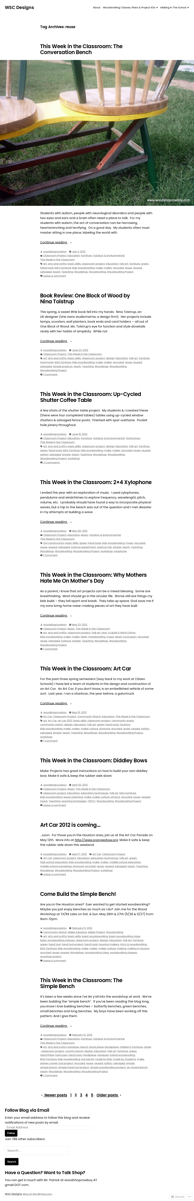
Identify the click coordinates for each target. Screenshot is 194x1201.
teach (56, 272)
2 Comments (51, 463)
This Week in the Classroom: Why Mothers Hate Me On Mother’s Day (93, 577)
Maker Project (96, 932)
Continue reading (54, 242)
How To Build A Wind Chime (118, 632)
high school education (54, 862)
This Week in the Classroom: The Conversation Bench (81, 49)
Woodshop (81, 272)
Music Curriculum (126, 637)
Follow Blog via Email (27, 1110)
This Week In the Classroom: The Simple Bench (81, 983)
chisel (147, 1047)
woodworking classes (123, 952)
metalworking (96, 637)
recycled (118, 268)
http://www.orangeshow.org (96, 840)
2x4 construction (53, 543)
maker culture (89, 728)
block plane (96, 1047)
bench (84, 1047)
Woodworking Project (120, 272)
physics (115, 797)
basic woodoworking (95, 936)
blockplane (112, 1047)
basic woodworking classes (57, 940)
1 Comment (50, 375)
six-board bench (137, 1067)
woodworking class (97, 952)
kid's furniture (63, 268)
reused (137, 268)
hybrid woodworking (122, 1055)
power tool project (61, 1063)
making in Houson (138, 948)
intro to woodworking (133, 944)
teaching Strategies (73, 801)
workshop (74, 458)
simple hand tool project (73, 1067)
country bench (74, 1051)
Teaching (67, 272)
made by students (124, 1059)
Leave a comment (54, 276)
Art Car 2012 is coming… (70, 825)
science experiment (83, 547)
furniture (134, 264)
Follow (11, 1133)
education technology (95, 793)
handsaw (103, 1055)
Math (84, 637)
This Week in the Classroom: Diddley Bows (93, 760)
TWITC (91, 801)
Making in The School (173, 7)
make (99, 268)
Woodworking (97, 272)
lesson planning (73, 797)
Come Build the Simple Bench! (78, 894)
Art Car (47, 716)
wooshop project (51, 956)
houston (125, 724)
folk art (123, 264)
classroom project (93, 264)
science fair (104, 547)
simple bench (48, 1067)
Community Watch (89, 716)
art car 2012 (65, 720)
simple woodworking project (108, 1067)
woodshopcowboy (55, 251)
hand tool (55, 944)
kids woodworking (83, 268)
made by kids (103, 1059)
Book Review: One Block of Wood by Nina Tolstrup (85, 298)
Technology (132, 438)
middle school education (125, 862)
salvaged (46, 272)
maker (108, 268)
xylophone (120, 551)
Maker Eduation (77, 932)
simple (66, 454)
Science (66, 641)
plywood (104, 728)
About (96, 7)
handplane (89, 1055)
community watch (51, 724)
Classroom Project (54, 255)
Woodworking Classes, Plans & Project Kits (129, 7)
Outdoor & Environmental (108, 255)
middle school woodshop (56, 866)
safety (44, 454)
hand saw (61, 1055)
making (121, 948)
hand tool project (72, 944)
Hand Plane (47, 1055)
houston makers (109, 944)
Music (84, 535)
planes (44, 1063)
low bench (87, 1059)
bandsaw (73, 1047)
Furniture (86, 255)
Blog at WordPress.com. (37, 1194)
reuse (128, 268)
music (129, 543)
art (45, 264)
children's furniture (131, 1047)
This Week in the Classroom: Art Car (85, 668)
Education (73, 255)
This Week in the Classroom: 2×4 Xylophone (96, 482)
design (110, 358)
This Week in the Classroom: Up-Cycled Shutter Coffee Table (90, 397)
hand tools (47, 268)
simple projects (62, 366)
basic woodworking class (124, 936)
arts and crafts (57, 264)
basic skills (74, 264)
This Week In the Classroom (57, 259)
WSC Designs (19, 7)
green (145, 264)
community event (123, 720)
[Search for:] (37, 1150)
